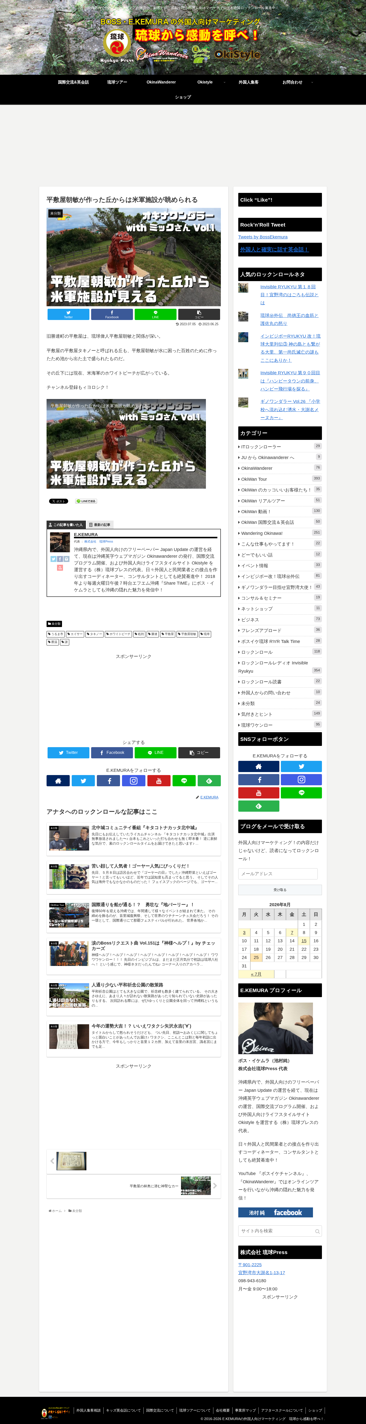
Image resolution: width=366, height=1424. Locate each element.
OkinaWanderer (280, 468)
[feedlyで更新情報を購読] (209, 780)
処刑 (140, 634)
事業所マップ (245, 1410)
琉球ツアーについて (195, 1410)
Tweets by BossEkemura (263, 237)
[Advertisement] (183, 145)
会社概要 (223, 1410)
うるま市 (57, 634)
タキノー (95, 634)
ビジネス (280, 619)
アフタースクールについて (282, 1410)
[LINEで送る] (86, 500)
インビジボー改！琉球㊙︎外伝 (280, 576)
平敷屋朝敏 (188, 634)
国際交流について (160, 1410)
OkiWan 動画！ (280, 511)
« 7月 (256, 974)
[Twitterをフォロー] (83, 780)
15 (304, 940)
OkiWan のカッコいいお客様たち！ (280, 489)
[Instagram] (66, 560)
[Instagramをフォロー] (133, 780)
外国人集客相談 (88, 1410)
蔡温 (54, 642)
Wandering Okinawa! (280, 533)
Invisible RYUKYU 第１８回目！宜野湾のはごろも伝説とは (289, 295)
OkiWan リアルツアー (280, 500)
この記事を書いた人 (68, 525)
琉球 (206, 634)
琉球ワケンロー (280, 725)
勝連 (154, 634)
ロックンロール (280, 652)
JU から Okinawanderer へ (280, 457)
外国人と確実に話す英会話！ (274, 249)
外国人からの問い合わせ (280, 692)
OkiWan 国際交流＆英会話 (280, 522)
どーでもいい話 (280, 554)
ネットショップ (280, 608)
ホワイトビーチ (119, 634)
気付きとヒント (280, 714)
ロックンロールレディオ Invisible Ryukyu (279, 666)
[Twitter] (54, 560)
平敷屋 (169, 634)
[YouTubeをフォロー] (159, 780)
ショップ (315, 1410)
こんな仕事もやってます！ (280, 544)
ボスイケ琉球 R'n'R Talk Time (280, 641)
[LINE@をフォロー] (184, 780)
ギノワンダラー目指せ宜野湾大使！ (280, 587)
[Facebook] (60, 560)
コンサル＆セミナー (280, 598)
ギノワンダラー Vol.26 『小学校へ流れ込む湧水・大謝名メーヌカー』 (290, 409)
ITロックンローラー (280, 446)
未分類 (56, 624)
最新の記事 (102, 525)
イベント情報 (280, 565)
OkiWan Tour (280, 479)
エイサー (76, 634)
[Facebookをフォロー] (108, 780)
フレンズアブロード (280, 630)
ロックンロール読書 (280, 681)
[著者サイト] (58, 780)
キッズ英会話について (123, 1410)
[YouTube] (60, 569)
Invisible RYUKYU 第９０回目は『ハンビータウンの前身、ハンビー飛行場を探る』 (290, 381)
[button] (317, 1231)
